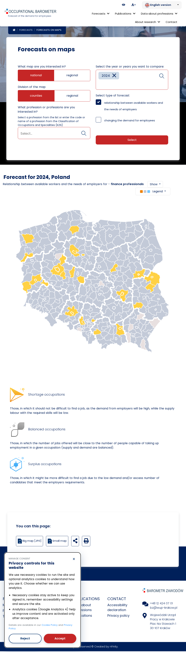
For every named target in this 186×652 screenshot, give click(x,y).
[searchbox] (54, 133)
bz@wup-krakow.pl (163, 608)
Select (132, 140)
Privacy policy (118, 615)
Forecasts (26, 29)
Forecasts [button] (99, 13)
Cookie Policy (50, 625)
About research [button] (146, 22)
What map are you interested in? (42, 66)
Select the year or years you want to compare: (130, 66)
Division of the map (32, 87)
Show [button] (154, 184)
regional (72, 75)
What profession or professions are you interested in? (46, 109)
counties (36, 96)
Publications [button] (123, 13)
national (36, 75)
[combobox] (54, 133)
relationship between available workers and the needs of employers (133, 106)
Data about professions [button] (157, 13)
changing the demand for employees (129, 120)
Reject (25, 638)
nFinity (114, 646)
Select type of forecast (113, 95)
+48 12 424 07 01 (161, 603)
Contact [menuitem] (171, 22)
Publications (82, 615)
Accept (59, 638)
